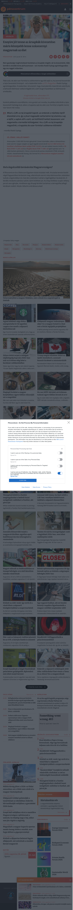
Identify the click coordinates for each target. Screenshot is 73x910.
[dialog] (36, 455)
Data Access (36, 487)
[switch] (60, 453)
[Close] (69, 423)
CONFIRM (22, 480)
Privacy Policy (47, 487)
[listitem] (36, 449)
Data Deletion (26, 487)
